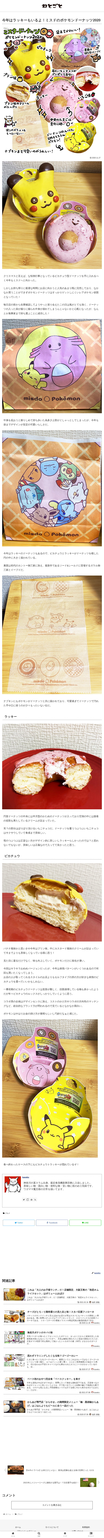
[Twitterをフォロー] (23, 1199)
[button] (96, 740)
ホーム (18, 1527)
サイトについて (52, 1527)
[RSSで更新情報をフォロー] (35, 1199)
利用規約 (86, 1527)
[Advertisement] (52, 1249)
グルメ (7, 1213)
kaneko (25, 1177)
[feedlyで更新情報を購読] (31, 1199)
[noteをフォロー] (27, 1199)
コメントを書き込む (52, 1505)
